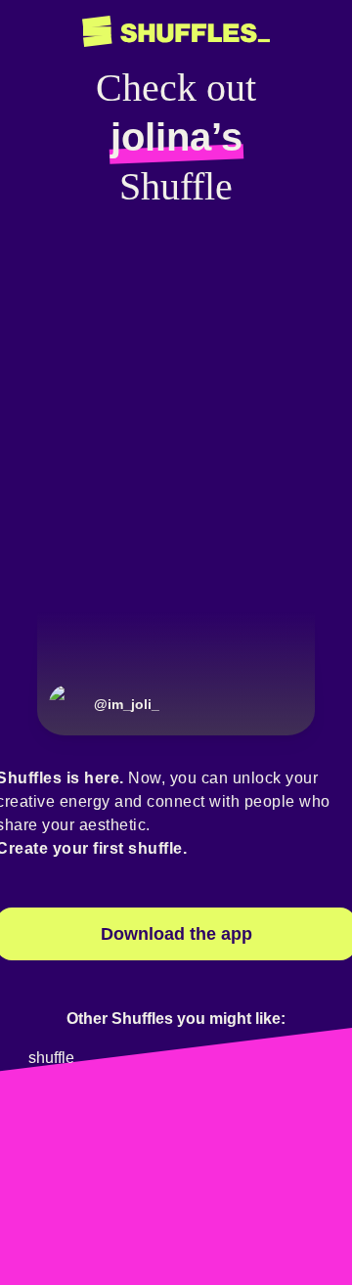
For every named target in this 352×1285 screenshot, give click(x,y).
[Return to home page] (176, 32)
